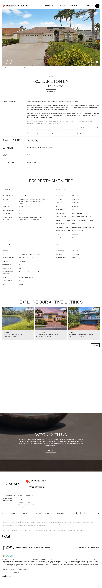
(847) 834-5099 (7, 498)
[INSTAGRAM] (81, 513)
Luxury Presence (44, 547)
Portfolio (49, 6)
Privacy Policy (95, 547)
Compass (41, 521)
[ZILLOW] (98, 513)
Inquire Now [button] (51, 91)
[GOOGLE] (94, 513)
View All (95, 345)
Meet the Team (14, 513)
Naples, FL (74, 6)
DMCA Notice (60, 513)
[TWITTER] (85, 513)
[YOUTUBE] (89, 513)
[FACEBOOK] (77, 513)
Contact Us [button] (51, 450)
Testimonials (37, 513)
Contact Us (48, 513)
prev (7, 62)
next (11, 62)
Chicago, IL (61, 6)
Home (4, 513)
